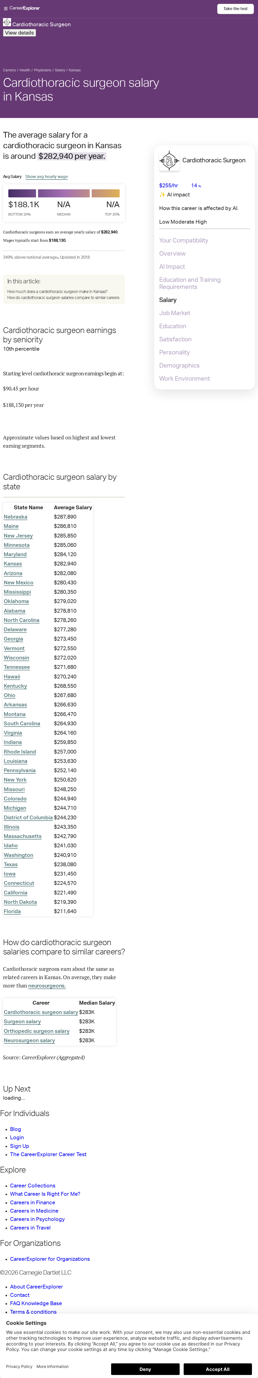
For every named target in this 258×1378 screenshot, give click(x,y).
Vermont (14, 648)
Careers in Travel (30, 1228)
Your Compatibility (183, 241)
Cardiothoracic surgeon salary (41, 1012)
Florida (12, 911)
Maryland (15, 554)
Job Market (174, 313)
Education (172, 326)
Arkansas (15, 704)
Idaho (11, 845)
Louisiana (15, 761)
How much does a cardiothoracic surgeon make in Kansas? (57, 292)
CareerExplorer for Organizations (50, 1259)
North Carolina (22, 620)
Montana (15, 714)
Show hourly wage (46, 176)
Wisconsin (16, 658)
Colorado (15, 798)
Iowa (10, 874)
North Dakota (20, 902)
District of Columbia (28, 817)
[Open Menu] (110, 9)
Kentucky (15, 686)
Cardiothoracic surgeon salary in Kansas (81, 90)
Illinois (11, 827)
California (15, 892)
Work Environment (184, 379)
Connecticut (19, 883)
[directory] (64, 290)
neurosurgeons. (47, 985)
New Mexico (19, 582)
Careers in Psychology (37, 1219)
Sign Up (19, 1146)
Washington (18, 855)
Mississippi (17, 592)
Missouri (14, 789)
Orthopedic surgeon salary (37, 1031)
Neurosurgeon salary (29, 1040)
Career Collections (32, 1185)
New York (15, 780)
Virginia (13, 733)
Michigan (15, 808)
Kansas (13, 563)
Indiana (13, 742)
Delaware (15, 629)
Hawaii (12, 676)
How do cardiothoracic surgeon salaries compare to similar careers (63, 298)
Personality (174, 353)
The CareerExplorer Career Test (48, 1154)
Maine (11, 526)
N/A (64, 208)
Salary (168, 300)
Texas (11, 864)
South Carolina (22, 723)
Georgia (13, 639)
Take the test (235, 9)
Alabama (14, 611)
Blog (15, 1129)
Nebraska (15, 517)
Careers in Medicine (34, 1211)
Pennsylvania (20, 770)
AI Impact (172, 267)
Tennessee (17, 667)
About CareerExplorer (36, 1287)
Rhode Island (20, 752)
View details (19, 33)
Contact (19, 1295)
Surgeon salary (22, 1021)
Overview (172, 254)
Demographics (179, 366)
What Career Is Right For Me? (45, 1194)
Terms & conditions (33, 1312)
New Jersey (18, 535)
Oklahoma (16, 601)
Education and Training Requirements (190, 283)
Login (17, 1137)
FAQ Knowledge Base (36, 1303)
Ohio (9, 695)
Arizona (13, 573)
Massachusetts (23, 836)
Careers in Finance (32, 1202)
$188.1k (22, 208)
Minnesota (17, 545)
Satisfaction (175, 340)
